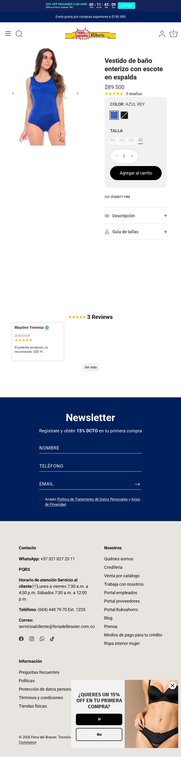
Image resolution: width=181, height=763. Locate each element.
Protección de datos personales (48, 689)
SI (99, 719)
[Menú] (8, 33)
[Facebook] (21, 638)
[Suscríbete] (137, 484)
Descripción (123, 215)
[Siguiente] (77, 93)
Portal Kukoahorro (121, 609)
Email (46, 484)
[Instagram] (31, 638)
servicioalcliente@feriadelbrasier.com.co (57, 626)
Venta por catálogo (122, 575)
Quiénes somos (118, 558)
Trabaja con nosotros (124, 584)
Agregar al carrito (136, 172)
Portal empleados (120, 592)
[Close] (172, 685)
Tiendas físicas (33, 706)
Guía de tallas (124, 231)
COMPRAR (126, 5)
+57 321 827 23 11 (47, 558)
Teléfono (51, 466)
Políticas (27, 680)
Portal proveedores (122, 601)
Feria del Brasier (43, 737)
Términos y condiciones (41, 697)
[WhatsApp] (42, 638)
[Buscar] (19, 34)
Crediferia (113, 567)
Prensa (110, 626)
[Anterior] (13, 93)
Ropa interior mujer (122, 643)
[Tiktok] (52, 638)
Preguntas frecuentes (39, 672)
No (99, 734)
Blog (108, 618)
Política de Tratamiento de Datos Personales (92, 499)
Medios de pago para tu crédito (133, 634)
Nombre (49, 448)
